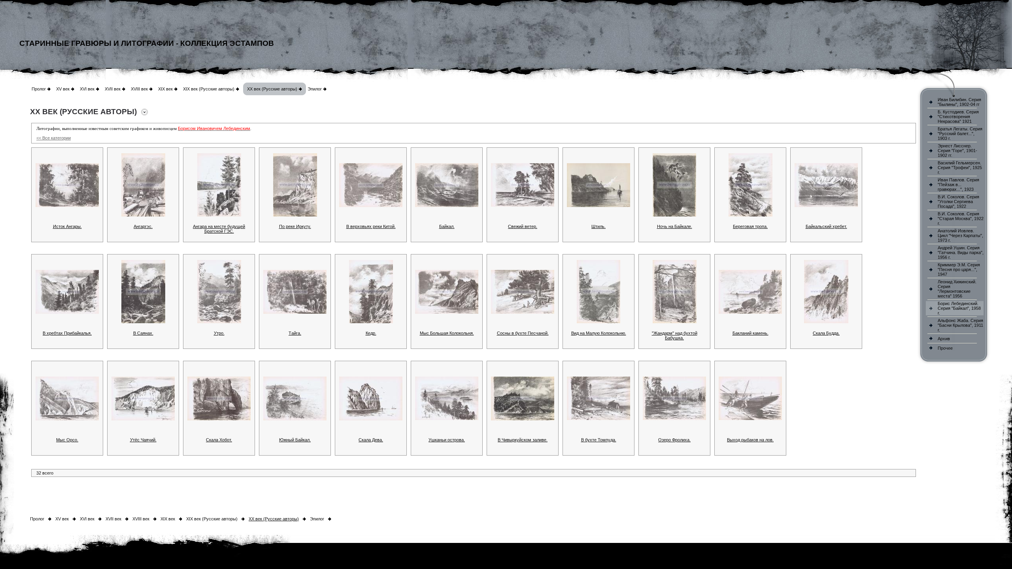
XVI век (87, 89)
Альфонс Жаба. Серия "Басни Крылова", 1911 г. (960, 325)
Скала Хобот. (219, 439)
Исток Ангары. (67, 226)
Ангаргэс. (143, 226)
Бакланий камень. (750, 333)
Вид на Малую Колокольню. (598, 333)
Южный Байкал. (295, 439)
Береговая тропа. (750, 226)
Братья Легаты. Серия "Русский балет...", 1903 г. (960, 133)
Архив (944, 338)
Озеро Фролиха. (674, 439)
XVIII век (139, 89)
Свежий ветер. (522, 226)
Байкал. (447, 226)
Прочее (945, 348)
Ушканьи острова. (447, 439)
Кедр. (371, 333)
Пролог (39, 89)
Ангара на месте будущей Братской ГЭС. (219, 229)
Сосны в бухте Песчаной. (523, 333)
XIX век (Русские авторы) (208, 89)
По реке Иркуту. (295, 226)
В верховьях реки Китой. (371, 226)
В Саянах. (143, 333)
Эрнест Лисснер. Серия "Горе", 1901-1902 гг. (957, 150)
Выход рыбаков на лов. (750, 439)
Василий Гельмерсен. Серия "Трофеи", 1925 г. (960, 167)
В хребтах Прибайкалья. (67, 333)
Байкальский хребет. (826, 226)
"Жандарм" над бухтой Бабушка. (674, 335)
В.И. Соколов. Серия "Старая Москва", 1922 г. (961, 218)
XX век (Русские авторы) (272, 89)
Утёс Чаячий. (143, 439)
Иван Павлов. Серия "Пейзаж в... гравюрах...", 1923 (958, 184)
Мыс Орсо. (67, 439)
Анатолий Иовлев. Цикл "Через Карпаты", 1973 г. (960, 235)
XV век (63, 89)
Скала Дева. (371, 439)
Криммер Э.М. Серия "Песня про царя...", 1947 (959, 269)
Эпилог (315, 89)
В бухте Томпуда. (598, 439)
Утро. (219, 333)
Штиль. (598, 226)
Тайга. (295, 333)
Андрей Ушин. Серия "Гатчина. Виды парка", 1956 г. (961, 252)
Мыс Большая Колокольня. (447, 333)
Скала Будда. (826, 333)
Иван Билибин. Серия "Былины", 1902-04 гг (959, 102)
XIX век (165, 89)
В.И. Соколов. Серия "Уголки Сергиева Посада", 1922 (958, 201)
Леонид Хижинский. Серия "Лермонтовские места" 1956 (957, 288)
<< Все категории (53, 138)
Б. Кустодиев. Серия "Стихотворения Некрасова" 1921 (958, 116)
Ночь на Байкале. (674, 226)
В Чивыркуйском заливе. (523, 439)
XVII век (113, 89)
